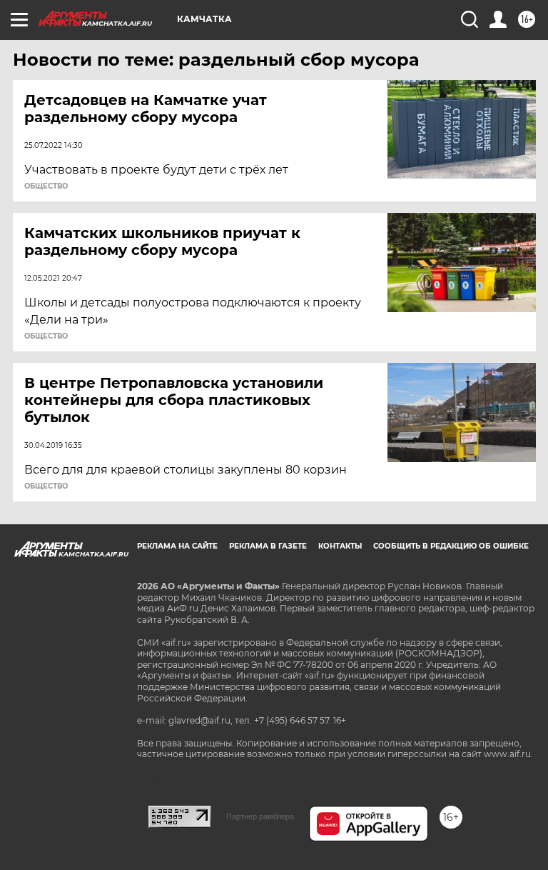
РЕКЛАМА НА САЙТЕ (177, 546)
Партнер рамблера (260, 816)
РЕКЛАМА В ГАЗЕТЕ (268, 546)
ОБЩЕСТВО (46, 186)
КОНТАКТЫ (340, 546)
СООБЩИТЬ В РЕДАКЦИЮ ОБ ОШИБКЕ (451, 546)
